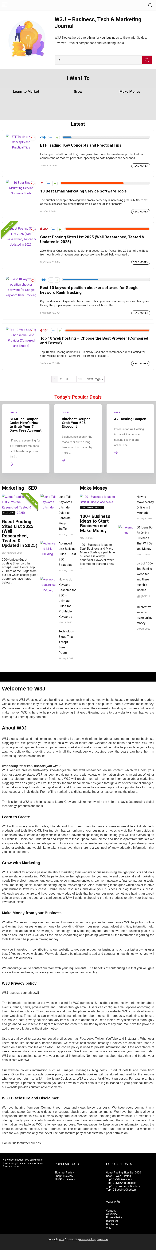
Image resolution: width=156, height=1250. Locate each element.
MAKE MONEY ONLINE (92, 507)
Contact (111, 1210)
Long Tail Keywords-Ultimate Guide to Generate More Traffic (66, 513)
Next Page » (95, 379)
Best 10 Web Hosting (118, 1175)
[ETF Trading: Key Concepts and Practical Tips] (21, 137)
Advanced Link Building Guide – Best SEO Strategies (67, 554)
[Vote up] (57, 137)
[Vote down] (50, 137)
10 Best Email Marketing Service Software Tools (83, 191)
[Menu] (4, 5)
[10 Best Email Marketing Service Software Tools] (21, 182)
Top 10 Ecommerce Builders (123, 1186)
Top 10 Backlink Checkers (121, 1189)
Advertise (112, 1214)
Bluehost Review (65, 1172)
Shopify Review (64, 1175)
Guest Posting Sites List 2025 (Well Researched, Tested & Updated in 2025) (19, 533)
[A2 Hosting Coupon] (130, 438)
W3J (108, 1227)
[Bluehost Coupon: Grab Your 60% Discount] (78, 438)
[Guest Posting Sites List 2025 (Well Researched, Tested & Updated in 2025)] (21, 228)
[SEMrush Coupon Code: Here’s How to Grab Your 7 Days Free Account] (25, 438)
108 (80, 379)
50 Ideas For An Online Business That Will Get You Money (145, 538)
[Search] (150, 5)
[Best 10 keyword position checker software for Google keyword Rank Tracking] (21, 279)
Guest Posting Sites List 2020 (123, 1172)
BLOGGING (8, 513)
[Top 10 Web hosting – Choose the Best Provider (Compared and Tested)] (21, 330)
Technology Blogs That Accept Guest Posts (66, 642)
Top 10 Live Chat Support (121, 1182)
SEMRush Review (65, 1179)
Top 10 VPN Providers (119, 1179)
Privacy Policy (114, 1217)
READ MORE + (140, 165)
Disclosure (112, 1220)
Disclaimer (112, 1224)
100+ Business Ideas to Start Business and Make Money (95, 523)
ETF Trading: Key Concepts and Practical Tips (80, 145)
